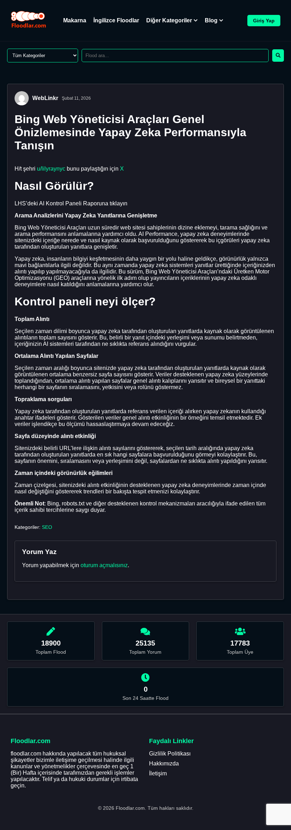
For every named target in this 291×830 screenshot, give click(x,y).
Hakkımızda (164, 763)
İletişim (158, 773)
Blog (211, 20)
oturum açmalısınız (104, 565)
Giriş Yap (264, 20)
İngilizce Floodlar (116, 20)
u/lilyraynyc (51, 169)
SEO (47, 527)
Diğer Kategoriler (169, 20)
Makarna (74, 20)
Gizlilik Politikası (170, 754)
